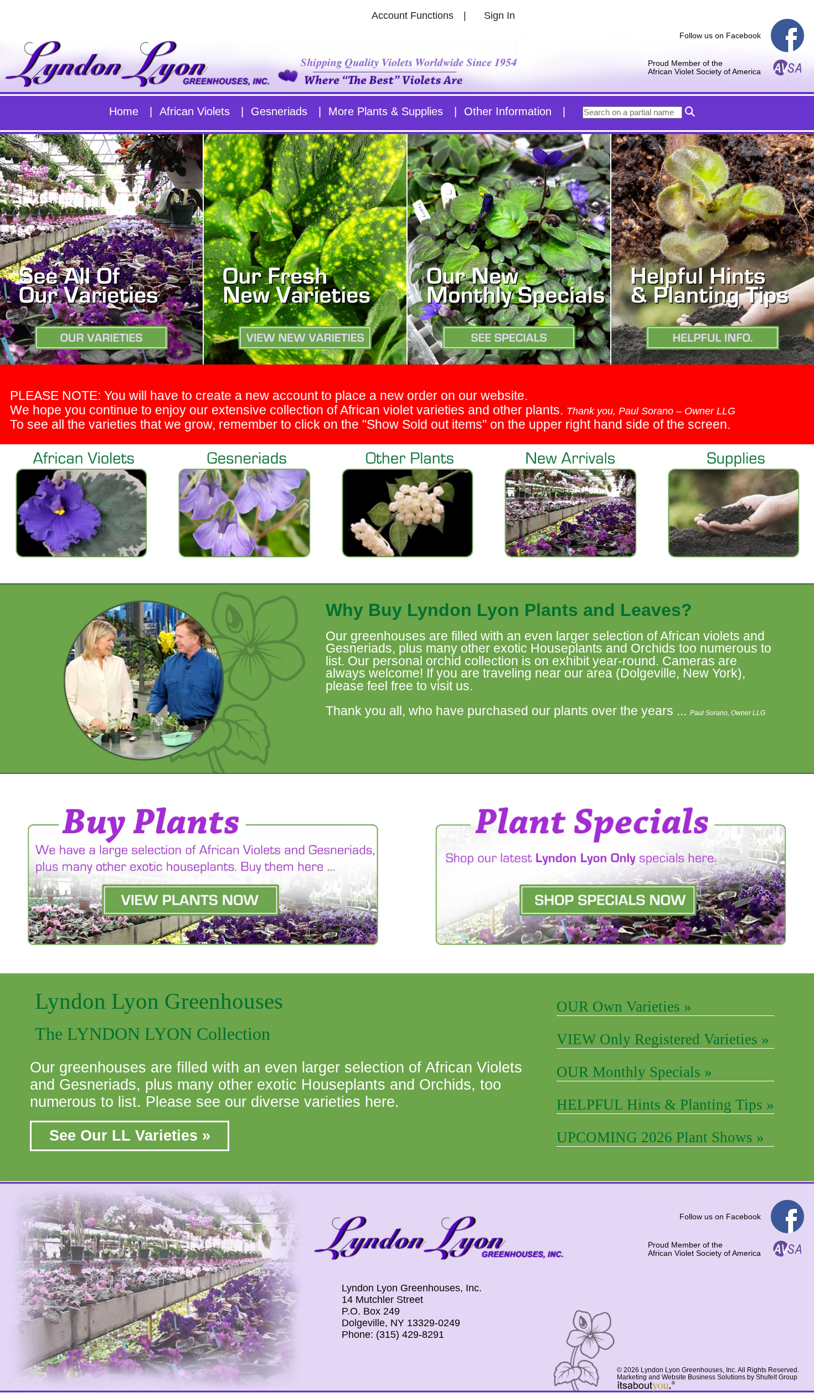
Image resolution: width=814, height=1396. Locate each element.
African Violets (194, 111)
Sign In (499, 15)
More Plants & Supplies (385, 111)
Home (123, 111)
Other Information (508, 111)
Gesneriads (279, 111)
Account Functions (413, 15)
